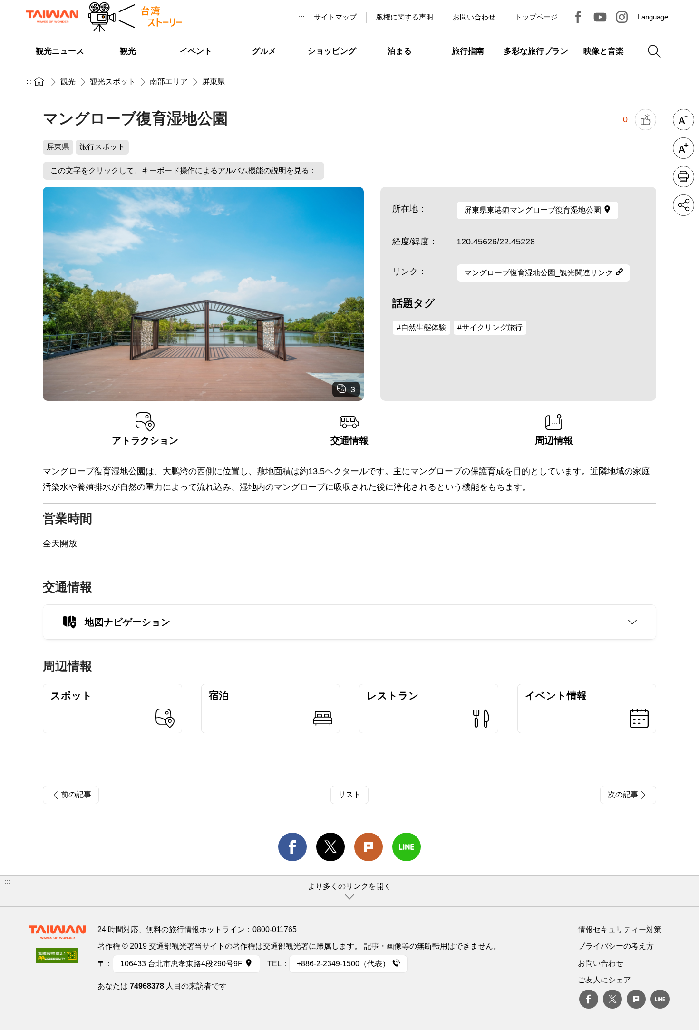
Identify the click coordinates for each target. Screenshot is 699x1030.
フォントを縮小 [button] (683, 119)
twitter (330, 847)
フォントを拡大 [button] (683, 148)
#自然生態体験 (422, 327)
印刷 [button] (683, 176)
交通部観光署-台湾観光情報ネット (52, 16)
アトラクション (145, 440)
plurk (636, 999)
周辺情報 (554, 440)
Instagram (622, 17)
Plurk (368, 847)
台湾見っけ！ (578, 17)
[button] (349, 891)
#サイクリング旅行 (490, 327)
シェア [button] (683, 205)
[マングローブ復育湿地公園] (203, 294)
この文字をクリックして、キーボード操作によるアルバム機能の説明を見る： (183, 170)
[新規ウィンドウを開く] (57, 958)
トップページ (536, 17)
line (406, 847)
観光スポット (113, 82)
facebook (292, 847)
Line (660, 999)
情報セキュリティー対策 (619, 929)
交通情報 (349, 440)
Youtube (600, 17)
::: (301, 17)
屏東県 (213, 82)
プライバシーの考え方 (616, 946)
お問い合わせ (600, 963)
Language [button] (653, 17)
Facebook (588, 999)
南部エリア (169, 82)
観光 (68, 82)
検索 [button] (654, 51)
